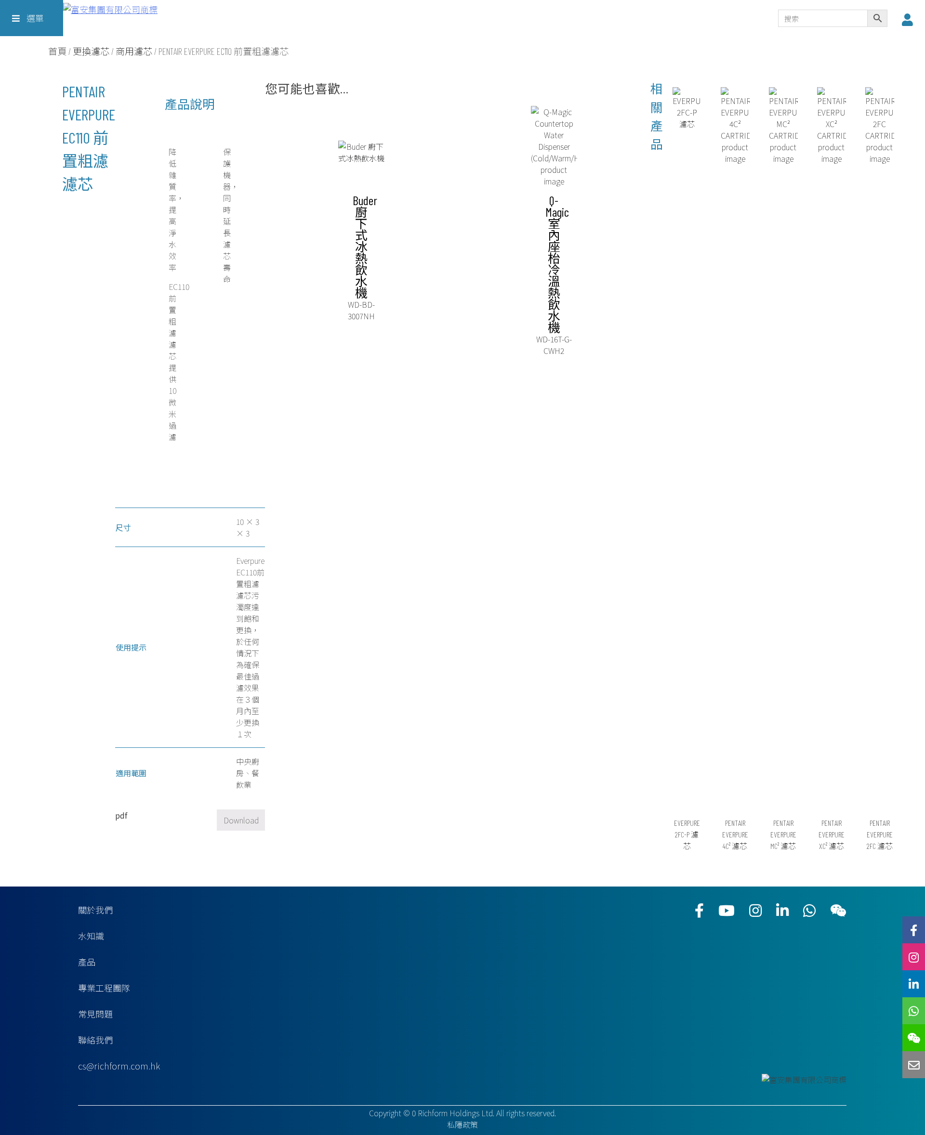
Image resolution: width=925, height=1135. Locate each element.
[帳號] (910, 19)
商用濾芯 (134, 51)
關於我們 (95, 909)
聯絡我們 (95, 1039)
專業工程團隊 (104, 987)
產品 (86, 961)
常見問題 (95, 1013)
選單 (34, 18)
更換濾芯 (91, 51)
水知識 (91, 935)
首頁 (57, 51)
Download (241, 820)
